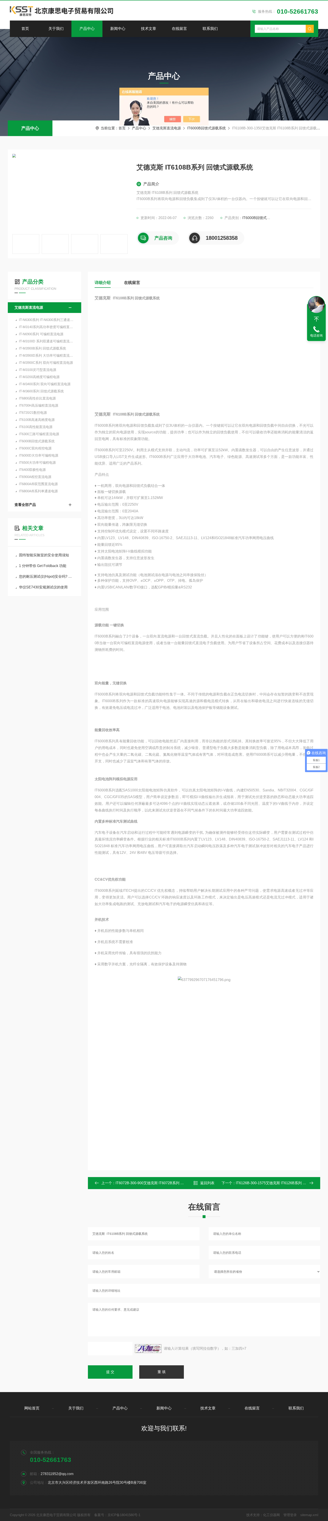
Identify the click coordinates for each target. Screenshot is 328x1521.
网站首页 (31, 1408)
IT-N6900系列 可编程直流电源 (41, 334)
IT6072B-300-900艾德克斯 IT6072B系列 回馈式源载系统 (160, 1183)
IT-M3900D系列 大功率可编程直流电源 (47, 355)
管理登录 (290, 1515)
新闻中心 (117, 29)
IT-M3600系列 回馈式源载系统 (41, 391)
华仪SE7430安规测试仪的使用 (43, 587)
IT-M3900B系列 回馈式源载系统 (42, 348)
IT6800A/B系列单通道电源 (38, 491)
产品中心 (87, 29)
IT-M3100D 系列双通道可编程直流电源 (47, 341)
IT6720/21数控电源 (33, 412)
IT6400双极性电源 (32, 470)
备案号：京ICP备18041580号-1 (117, 1515)
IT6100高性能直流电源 (35, 427)
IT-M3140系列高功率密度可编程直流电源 (47, 327)
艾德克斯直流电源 (166, 128)
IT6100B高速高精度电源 (37, 420)
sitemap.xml (309, 1515)
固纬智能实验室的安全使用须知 (44, 555)
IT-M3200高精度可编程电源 (39, 377)
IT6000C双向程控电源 (35, 448)
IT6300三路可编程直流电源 (39, 434)
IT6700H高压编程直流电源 (38, 405)
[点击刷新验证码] (148, 1348)
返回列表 (207, 1183)
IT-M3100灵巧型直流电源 (37, 370)
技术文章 (148, 29)
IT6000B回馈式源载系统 (206, 128)
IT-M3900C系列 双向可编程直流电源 (46, 362)
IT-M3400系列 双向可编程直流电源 (45, 384)
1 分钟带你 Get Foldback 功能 (42, 566)
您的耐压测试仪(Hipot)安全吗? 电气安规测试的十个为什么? (47, 576)
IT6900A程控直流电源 (35, 477)
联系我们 (210, 29)
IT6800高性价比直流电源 (37, 398)
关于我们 (56, 29)
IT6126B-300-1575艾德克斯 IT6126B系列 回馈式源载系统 (282, 1183)
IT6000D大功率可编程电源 (38, 455)
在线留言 (179, 29)
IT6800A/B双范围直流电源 (38, 484)
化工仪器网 (271, 1515)
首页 (25, 29)
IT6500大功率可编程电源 (37, 462)
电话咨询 (316, 335)
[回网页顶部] (316, 319)
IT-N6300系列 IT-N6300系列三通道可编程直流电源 (47, 320)
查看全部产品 (25, 505)
